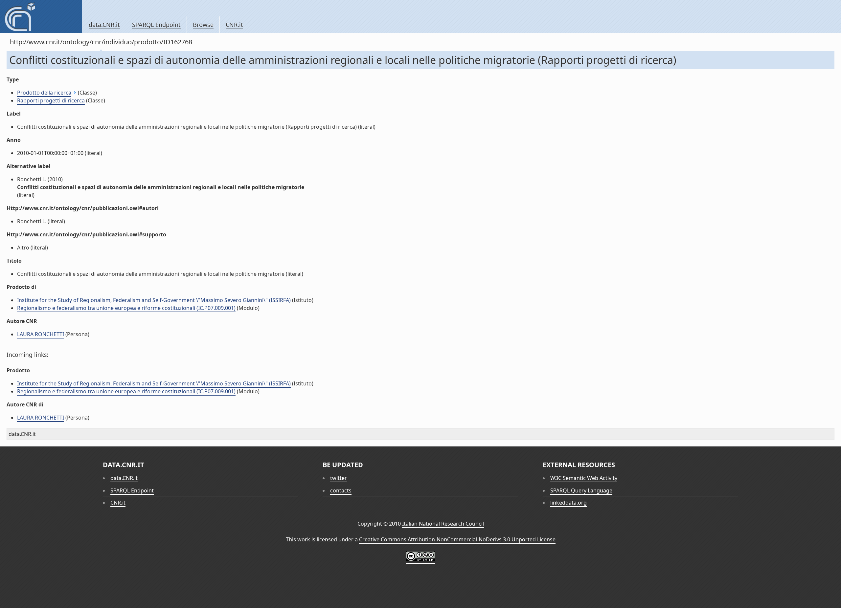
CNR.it (234, 25)
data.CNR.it (104, 25)
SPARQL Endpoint (156, 25)
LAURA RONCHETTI (40, 334)
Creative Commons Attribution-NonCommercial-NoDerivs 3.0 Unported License (457, 539)
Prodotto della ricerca (44, 92)
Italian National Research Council (443, 523)
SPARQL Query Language (581, 490)
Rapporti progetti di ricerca (51, 100)
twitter (338, 478)
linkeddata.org (568, 502)
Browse (203, 25)
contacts (341, 490)
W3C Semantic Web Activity (583, 478)
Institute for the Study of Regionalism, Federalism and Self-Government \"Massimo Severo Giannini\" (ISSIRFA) (154, 300)
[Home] (41, 16)
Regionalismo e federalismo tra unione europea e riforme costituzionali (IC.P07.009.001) (126, 308)
